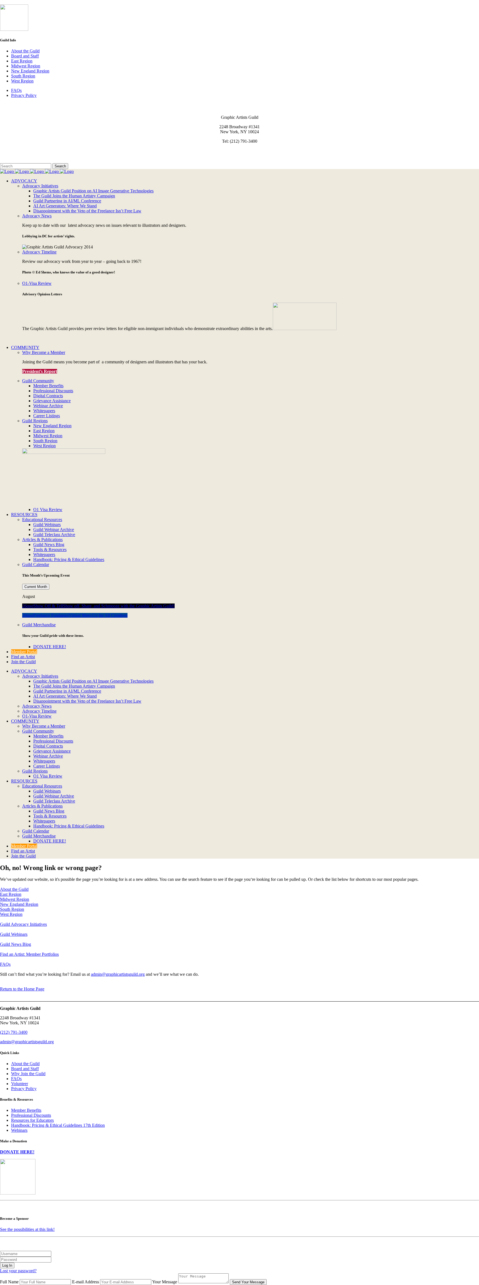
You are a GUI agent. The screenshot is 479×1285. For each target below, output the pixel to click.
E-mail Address (85, 1281)
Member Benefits (26, 1110)
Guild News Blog (15, 944)
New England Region (30, 71)
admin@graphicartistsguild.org (118, 974)
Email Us (8, 150)
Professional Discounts (31, 1115)
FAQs (16, 90)
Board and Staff (25, 56)
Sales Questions (14, 160)
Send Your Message (248, 1282)
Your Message (164, 1281)
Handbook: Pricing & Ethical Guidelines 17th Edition (58, 1125)
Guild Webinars (13, 934)
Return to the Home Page (22, 989)
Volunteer (19, 1083)
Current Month (35, 587)
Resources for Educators (32, 1120)
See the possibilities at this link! (27, 1229)
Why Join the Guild (28, 1073)
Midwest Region (25, 66)
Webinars (19, 1130)
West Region (22, 81)
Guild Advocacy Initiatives (23, 924)
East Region (21, 61)
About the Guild (25, 51)
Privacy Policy (24, 95)
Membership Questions (20, 155)
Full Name (9, 1281)
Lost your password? (18, 1270)
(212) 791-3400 (13, 1032)
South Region (23, 76)
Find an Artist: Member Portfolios (29, 954)
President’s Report (39, 371)
